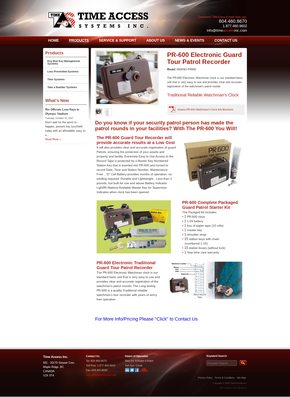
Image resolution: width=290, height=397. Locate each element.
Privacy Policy (205, 377)
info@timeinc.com (227, 30)
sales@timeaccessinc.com (101, 374)
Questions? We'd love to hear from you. (222, 16)
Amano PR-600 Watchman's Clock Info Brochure (205, 109)
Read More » (53, 139)
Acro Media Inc (240, 388)
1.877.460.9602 (235, 26)
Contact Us (93, 356)
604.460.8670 (233, 21)
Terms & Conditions (225, 377)
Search (243, 363)
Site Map (241, 377)
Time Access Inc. (239, 383)
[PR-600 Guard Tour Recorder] (130, 77)
